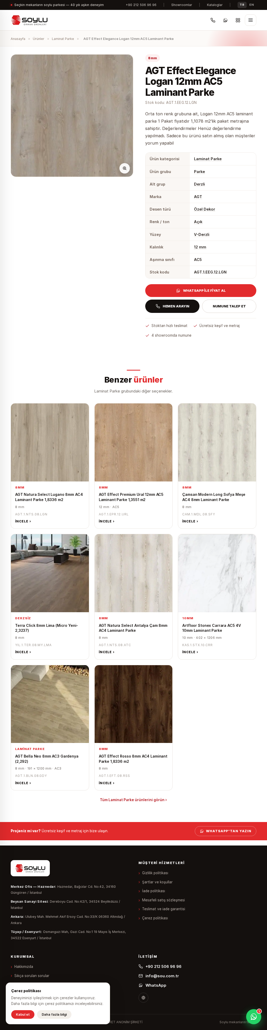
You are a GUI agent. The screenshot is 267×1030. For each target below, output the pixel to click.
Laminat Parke (63, 39)
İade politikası (153, 891)
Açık (198, 221)
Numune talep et (229, 306)
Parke (199, 171)
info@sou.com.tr (162, 975)
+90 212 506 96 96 (141, 5)
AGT (198, 196)
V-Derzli (201, 234)
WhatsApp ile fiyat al (204, 290)
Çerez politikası (155, 918)
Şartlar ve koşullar (157, 882)
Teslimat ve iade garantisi (163, 909)
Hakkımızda (23, 966)
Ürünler (38, 39)
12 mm (200, 247)
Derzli (199, 184)
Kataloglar (215, 5)
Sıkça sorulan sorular (31, 976)
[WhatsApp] (225, 20)
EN (251, 5)
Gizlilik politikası (155, 873)
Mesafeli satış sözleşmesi (163, 900)
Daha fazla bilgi (54, 1014)
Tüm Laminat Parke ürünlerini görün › (133, 800)
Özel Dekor (204, 209)
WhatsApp (155, 985)
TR (242, 5)
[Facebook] (143, 998)
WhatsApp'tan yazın (228, 831)
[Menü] (250, 20)
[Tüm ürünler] (237, 20)
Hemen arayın (176, 306)
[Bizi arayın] (212, 20)
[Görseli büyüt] (124, 168)
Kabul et (23, 1014)
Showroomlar (181, 5)
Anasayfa (18, 39)
